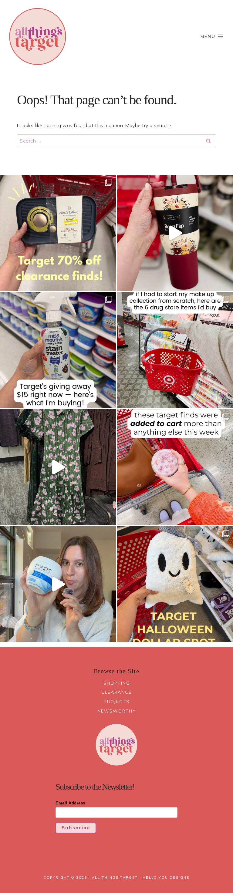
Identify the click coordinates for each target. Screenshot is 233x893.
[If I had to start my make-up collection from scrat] (175, 350)
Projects (117, 701)
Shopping (116, 683)
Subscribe (76, 827)
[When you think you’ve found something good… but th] (58, 467)
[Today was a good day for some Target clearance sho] (58, 233)
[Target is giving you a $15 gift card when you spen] (58, 350)
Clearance (116, 692)
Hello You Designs (166, 877)
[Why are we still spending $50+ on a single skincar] (58, 584)
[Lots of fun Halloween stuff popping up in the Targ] (175, 584)
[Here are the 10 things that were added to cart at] (175, 467)
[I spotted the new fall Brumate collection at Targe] (175, 233)
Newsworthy (116, 711)
